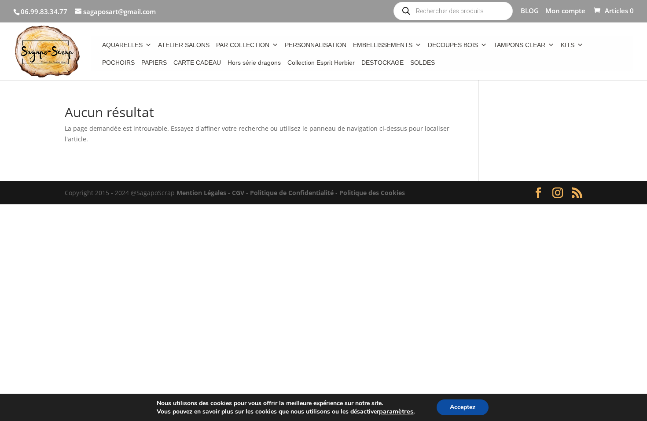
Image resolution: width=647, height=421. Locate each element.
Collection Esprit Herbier (321, 62)
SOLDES (422, 62)
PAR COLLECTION (242, 44)
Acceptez (462, 407)
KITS (567, 44)
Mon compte (565, 11)
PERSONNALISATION (315, 44)
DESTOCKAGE (382, 62)
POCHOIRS (118, 62)
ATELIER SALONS (184, 44)
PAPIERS (154, 62)
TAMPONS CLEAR (519, 44)
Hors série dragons (254, 62)
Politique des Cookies (372, 192)
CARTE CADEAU (197, 62)
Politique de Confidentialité (292, 192)
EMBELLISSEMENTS (382, 44)
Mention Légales (201, 192)
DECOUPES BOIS (453, 44)
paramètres (396, 411)
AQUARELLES (122, 44)
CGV (238, 192)
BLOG (530, 11)
